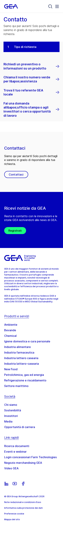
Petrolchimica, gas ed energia (24, 375)
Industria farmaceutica (19, 352)
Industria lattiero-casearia (21, 363)
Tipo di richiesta (25, 47)
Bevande (10, 330)
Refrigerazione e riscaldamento (25, 380)
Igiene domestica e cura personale (27, 341)
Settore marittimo (16, 386)
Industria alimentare (17, 347)
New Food (11, 369)
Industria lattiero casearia (21, 358)
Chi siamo (10, 404)
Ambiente (10, 324)
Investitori (11, 416)
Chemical (10, 336)
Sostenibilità (12, 410)
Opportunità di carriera (19, 427)
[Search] (50, 6)
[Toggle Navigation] (57, 6)
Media (8, 421)
